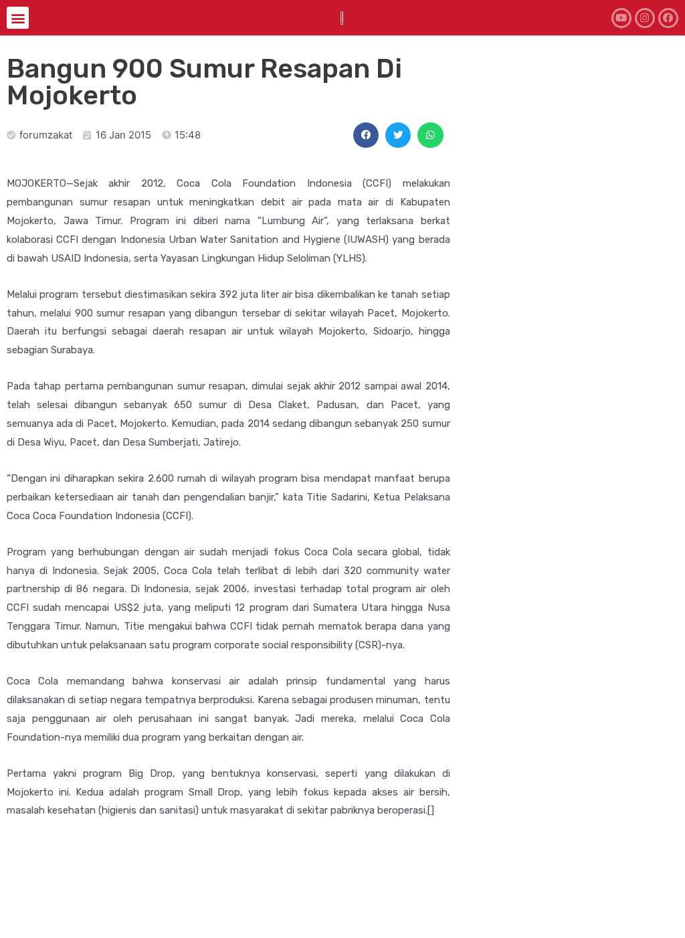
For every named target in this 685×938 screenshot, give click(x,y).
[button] (18, 18)
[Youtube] (621, 18)
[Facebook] (668, 18)
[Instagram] (645, 18)
